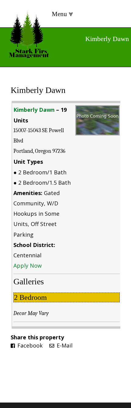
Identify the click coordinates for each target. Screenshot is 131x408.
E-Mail (64, 345)
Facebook (29, 345)
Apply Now (27, 265)
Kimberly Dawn (38, 90)
